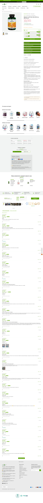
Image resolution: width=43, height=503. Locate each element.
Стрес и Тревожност (38, 131)
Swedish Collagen (25, 117)
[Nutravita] (5, 114)
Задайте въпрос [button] (26, 151)
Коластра (18, 130)
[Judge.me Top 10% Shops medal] (35, 203)
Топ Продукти (10, 6)
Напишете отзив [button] (17, 151)
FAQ (19, 478)
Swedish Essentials (11, 118)
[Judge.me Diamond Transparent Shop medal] (27, 203)
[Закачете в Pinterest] (30, 55)
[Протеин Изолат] (31, 127)
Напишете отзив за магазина (35, 198)
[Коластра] (18, 127)
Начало (3, 11)
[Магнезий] (25, 127)
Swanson (25, 15)
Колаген (5, 130)
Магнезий (24, 130)
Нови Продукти (15, 6)
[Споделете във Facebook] (29, 55)
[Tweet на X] (27, 55)
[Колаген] (5, 127)
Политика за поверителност (22, 469)
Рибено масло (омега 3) (11, 131)
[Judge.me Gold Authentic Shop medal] (30, 203)
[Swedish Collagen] (25, 114)
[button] (40, 4)
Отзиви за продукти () (13, 210)
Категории (19, 6)
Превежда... (4, 241)
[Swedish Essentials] (11, 114)
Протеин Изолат (31, 130)
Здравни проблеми (24, 6)
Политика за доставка (22, 472)
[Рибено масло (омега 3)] (11, 127)
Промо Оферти (4, 6)
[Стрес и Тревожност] (38, 127)
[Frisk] (18, 114)
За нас (3, 9)
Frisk (18, 117)
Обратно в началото (21, 461)
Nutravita (4, 117)
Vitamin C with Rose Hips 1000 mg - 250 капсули (8, 11)
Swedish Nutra (31, 117)
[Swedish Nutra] (31, 114)
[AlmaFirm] (38, 114)
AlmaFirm (38, 117)
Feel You (5, 214)
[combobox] (21, 4)
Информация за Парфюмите (22, 468)
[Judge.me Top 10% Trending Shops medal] (38, 203)
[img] (21, 177)
